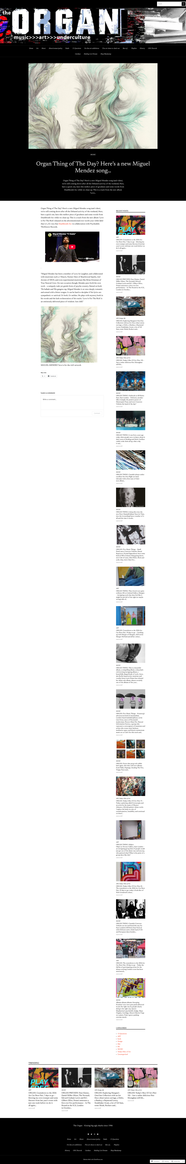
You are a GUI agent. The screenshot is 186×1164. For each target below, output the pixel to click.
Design (121, 318)
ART (117, 237)
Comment (97, 413)
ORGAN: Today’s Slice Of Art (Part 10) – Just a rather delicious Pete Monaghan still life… (130, 362)
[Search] (184, 4)
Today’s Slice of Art (124, 358)
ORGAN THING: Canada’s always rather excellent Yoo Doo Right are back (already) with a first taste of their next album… (130, 478)
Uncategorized (123, 1054)
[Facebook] (88, 1134)
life (124, 318)
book (119, 1039)
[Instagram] (94, 1134)
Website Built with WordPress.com (93, 1159)
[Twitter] (91, 1134)
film (119, 1044)
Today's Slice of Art (124, 1052)
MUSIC (93, 155)
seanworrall (119, 250)
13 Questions (122, 1034)
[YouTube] (97, 1134)
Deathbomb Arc (65, 224)
